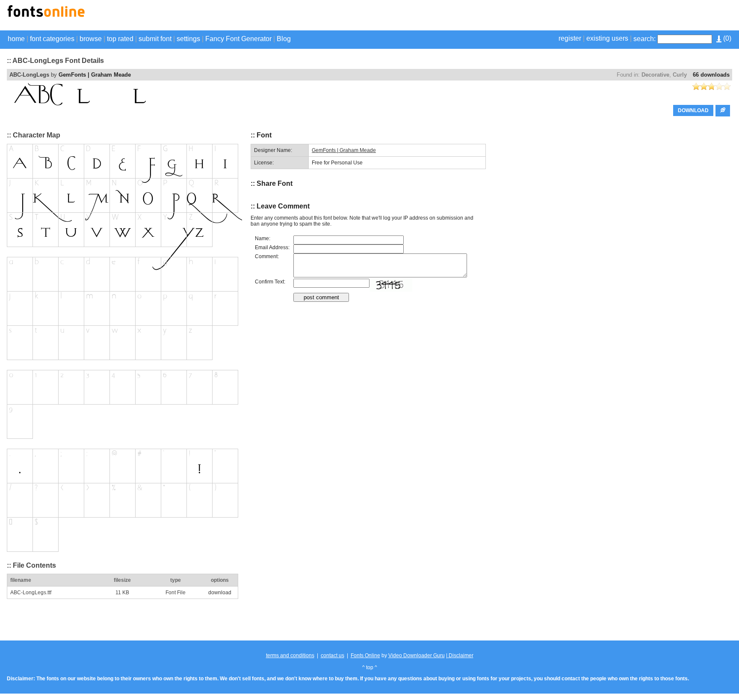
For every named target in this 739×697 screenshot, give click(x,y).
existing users (607, 38)
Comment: (267, 256)
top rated (120, 38)
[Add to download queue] (722, 110)
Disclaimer (460, 655)
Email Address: (272, 247)
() (726, 38)
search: (644, 38)
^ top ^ (369, 667)
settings (188, 38)
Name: (262, 238)
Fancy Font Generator (238, 38)
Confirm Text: (270, 282)
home (16, 38)
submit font (155, 38)
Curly (680, 74)
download (219, 593)
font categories (52, 38)
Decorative (655, 74)
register (570, 38)
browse (91, 38)
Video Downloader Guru (416, 655)
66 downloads (711, 74)
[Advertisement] (632, 16)
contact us (332, 655)
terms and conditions (290, 655)
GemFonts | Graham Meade (95, 74)
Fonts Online (365, 655)
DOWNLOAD (693, 110)
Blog (284, 38)
